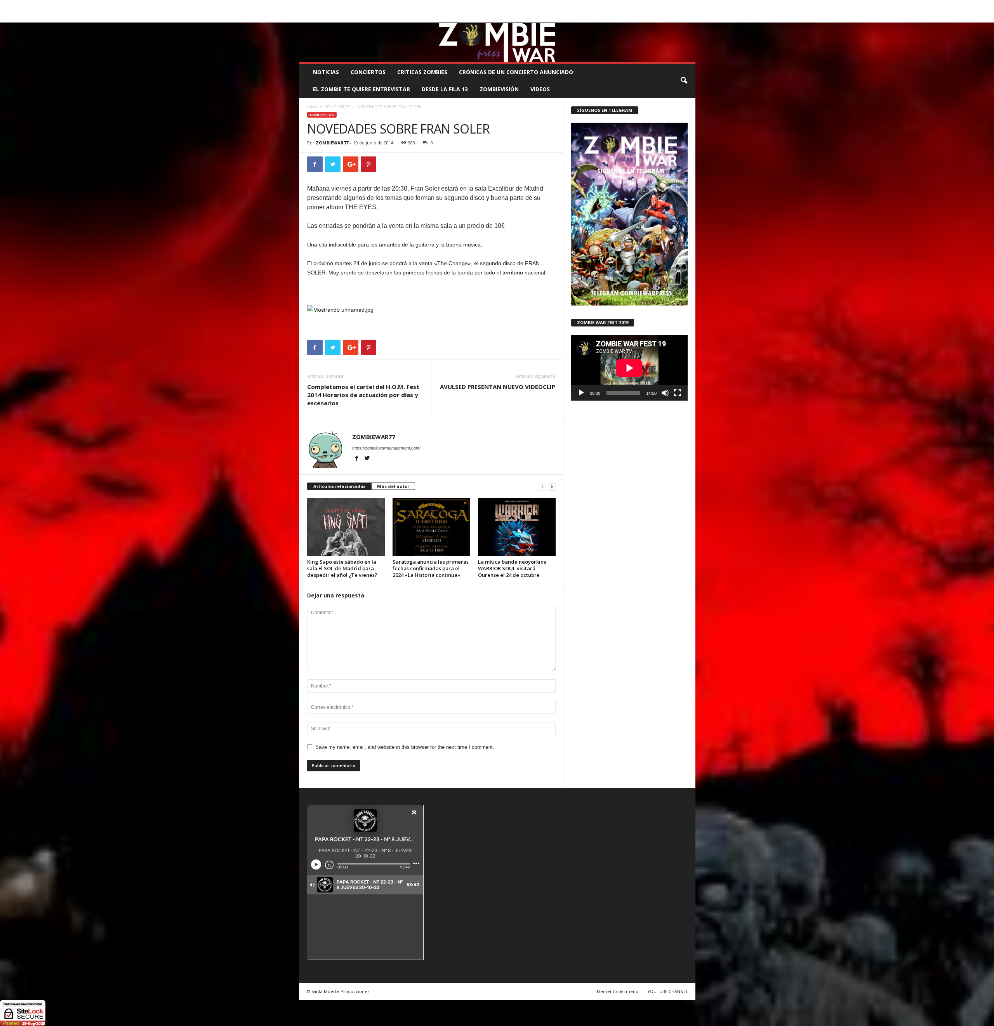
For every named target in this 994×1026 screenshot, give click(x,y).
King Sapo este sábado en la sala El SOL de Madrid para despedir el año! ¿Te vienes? (342, 568)
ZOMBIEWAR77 (332, 143)
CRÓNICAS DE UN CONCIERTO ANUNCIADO (516, 72)
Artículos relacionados (339, 486)
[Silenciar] (665, 393)
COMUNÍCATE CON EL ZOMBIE (505, 6)
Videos (540, 89)
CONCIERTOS (368, 72)
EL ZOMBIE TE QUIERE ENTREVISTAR (361, 89)
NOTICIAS (326, 72)
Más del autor (393, 486)
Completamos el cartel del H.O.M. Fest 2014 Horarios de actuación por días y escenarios (363, 395)
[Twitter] (677, 17)
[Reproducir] (581, 393)
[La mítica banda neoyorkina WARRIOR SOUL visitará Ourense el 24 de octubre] (517, 527)
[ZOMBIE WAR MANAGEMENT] (497, 42)
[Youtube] (689, 17)
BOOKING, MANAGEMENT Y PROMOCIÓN (344, 6)
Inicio (312, 106)
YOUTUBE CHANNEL (667, 991)
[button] (683, 80)
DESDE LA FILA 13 (445, 89)
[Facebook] (653, 17)
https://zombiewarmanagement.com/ (386, 448)
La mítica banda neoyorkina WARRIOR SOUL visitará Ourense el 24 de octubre (512, 568)
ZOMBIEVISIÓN (499, 89)
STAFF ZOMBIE (560, 6)
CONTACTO (595, 6)
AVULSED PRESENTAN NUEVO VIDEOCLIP (497, 387)
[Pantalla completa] (677, 393)
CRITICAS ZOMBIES (422, 72)
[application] (629, 368)
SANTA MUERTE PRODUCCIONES (430, 6)
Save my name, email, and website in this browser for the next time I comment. (404, 747)
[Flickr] (665, 17)
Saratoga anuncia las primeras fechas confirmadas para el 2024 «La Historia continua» (431, 568)
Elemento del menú (617, 991)
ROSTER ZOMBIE (632, 6)
